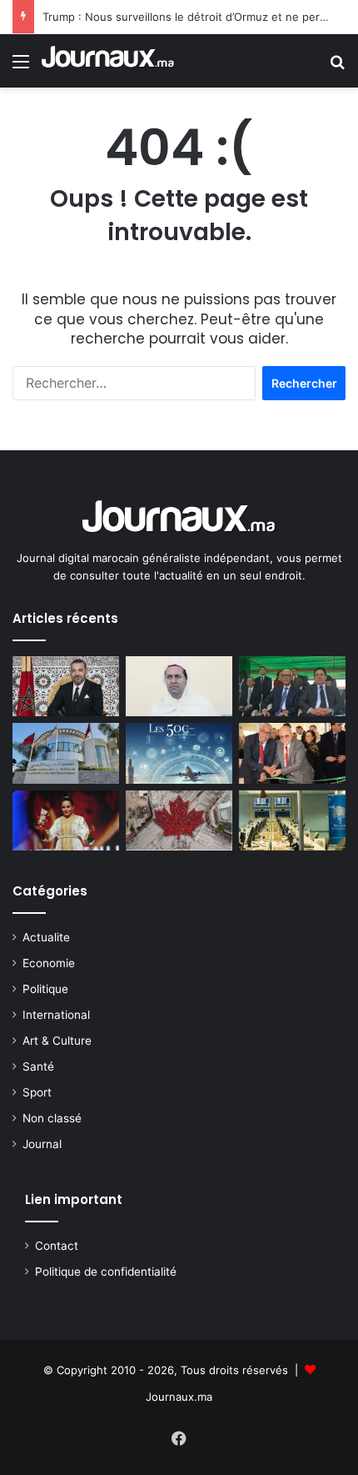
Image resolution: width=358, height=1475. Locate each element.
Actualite (46, 937)
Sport (37, 1092)
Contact (56, 1245)
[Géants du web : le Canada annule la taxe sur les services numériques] (179, 820)
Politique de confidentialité (106, 1271)
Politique (45, 989)
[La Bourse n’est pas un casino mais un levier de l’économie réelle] (292, 753)
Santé (38, 1066)
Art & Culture (57, 1040)
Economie (48, 963)
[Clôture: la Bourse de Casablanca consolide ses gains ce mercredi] (292, 820)
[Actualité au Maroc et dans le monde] (108, 61)
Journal (42, 1144)
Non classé (52, 1118)
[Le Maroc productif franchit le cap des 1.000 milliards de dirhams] (179, 753)
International (56, 1014)
